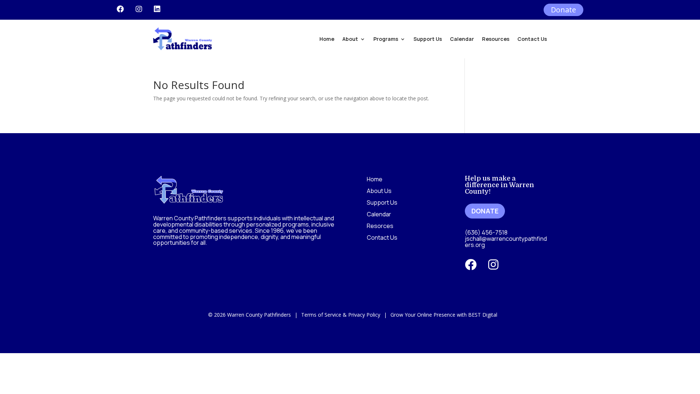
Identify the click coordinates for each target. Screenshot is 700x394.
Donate (563, 10)
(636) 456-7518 (486, 232)
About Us (379, 191)
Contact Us (532, 38)
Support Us (427, 38)
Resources (495, 38)
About (350, 38)
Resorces (380, 226)
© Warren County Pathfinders (249, 314)
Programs (385, 38)
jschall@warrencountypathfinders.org (506, 242)
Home (326, 38)
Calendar (462, 38)
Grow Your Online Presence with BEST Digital (443, 314)
